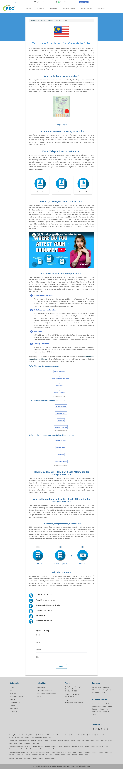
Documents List (15, 702)
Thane (103, 692)
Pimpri (99, 687)
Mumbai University (50, 758)
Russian (59, 752)
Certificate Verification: (15, 758)
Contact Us (101, 8)
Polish (110, 752)
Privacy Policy (41, 687)
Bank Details (14, 708)
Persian (41, 754)
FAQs (39, 696)
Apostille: (11, 740)
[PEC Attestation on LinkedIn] (99, 729)
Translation (53, 8)
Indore (94, 704)
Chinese (35, 752)
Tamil (105, 752)
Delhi (100, 690)
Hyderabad (95, 692)
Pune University (27, 758)
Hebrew (63, 754)
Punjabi (100, 752)
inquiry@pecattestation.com (43, 2)
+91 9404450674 (75, 694)
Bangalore (106, 690)
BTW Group (80, 766)
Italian (74, 752)
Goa (107, 709)
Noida (99, 712)
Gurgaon (103, 706)
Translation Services (16, 696)
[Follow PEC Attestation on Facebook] (93, 729)
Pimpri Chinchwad (31, 735)
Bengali (28, 754)
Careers (12, 705)
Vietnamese (12, 754)
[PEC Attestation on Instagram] (104, 729)
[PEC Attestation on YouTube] (107, 729)
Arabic (47, 752)
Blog (11, 690)
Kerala (110, 706)
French (53, 752)
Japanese (41, 752)
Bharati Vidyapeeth (38, 758)
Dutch (18, 754)
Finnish (68, 754)
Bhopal (102, 709)
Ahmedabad (106, 687)
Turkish (80, 752)
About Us (13, 693)
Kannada (34, 754)
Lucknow (95, 709)
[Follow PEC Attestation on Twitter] (96, 729)
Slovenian (74, 754)
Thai (23, 754)
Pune (94, 687)
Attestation (41, 8)
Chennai (100, 704)
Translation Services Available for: (18, 746)
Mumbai (94, 690)
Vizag (94, 714)
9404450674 (63, 2)
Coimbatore (106, 712)
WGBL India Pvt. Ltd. (69, 766)
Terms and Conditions (44, 690)
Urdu (46, 754)
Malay (86, 754)
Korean (64, 752)
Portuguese (87, 752)
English (81, 754)
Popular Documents (69, 8)
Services (29, 8)
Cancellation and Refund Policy (47, 693)
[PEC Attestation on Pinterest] (101, 729)
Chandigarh (96, 706)
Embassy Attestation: (15, 735)
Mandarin (56, 754)
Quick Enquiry (84, 2)
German (23, 752)
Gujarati (94, 752)
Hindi (69, 752)
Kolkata (107, 704)
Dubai (94, 712)
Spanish (29, 752)
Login (15, 2)
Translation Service (14, 752)
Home (12, 687)
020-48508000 (69, 697)
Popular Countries (86, 8)
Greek (50, 754)
